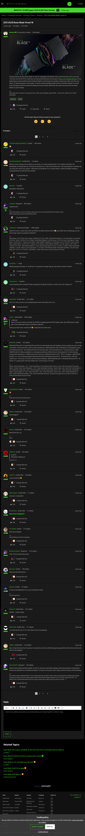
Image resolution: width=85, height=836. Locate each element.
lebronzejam (13, 493)
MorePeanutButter (15, 161)
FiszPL (11, 317)
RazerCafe (5, 801)
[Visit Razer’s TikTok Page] (51, 814)
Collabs (17, 811)
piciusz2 (12, 569)
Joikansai (12, 228)
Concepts (17, 804)
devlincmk (12, 627)
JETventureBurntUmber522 (18, 143)
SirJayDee (12, 529)
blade (20, 99)
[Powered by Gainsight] (42, 786)
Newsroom (42, 804)
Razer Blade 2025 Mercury (12, 774)
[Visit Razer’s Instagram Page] (51, 801)
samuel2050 (13, 389)
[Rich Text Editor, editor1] (42, 720)
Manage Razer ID (31, 812)
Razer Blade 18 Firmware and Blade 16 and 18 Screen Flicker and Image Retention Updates (34, 750)
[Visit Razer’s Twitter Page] (51, 808)
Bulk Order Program (8, 811)
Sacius (11, 430)
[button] (2, 4)
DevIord (11, 587)
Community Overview (14, 15)
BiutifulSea (13, 511)
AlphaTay (12, 342)
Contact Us (42, 811)
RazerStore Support (32, 806)
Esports (17, 807)
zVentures (41, 807)
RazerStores (6, 798)
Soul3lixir (12, 263)
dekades (12, 32)
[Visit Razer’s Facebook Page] (51, 798)
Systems (39, 15)
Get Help (29, 798)
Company (41, 795)
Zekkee (11, 412)
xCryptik (12, 204)
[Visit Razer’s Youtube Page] (51, 811)
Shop (4, 795)
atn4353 (12, 475)
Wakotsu (12, 452)
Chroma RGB (18, 801)
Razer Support (8, 759)
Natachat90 (13, 665)
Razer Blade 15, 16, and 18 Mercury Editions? (18, 762)
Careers (41, 801)
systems (13, 99)
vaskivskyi (12, 299)
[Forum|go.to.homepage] (16, 4)
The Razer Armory (29, 15)
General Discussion (10, 777)
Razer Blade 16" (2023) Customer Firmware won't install (22, 756)
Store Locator (6, 804)
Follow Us (53, 795)
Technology (18, 798)
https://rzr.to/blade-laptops (68, 79)
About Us (41, 798)
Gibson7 (12, 609)
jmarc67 (12, 186)
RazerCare (29, 809)
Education (5, 814)
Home (3, 15)
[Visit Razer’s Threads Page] (51, 804)
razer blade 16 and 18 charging (14, 768)
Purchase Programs (8, 807)
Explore (17, 795)
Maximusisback (14, 551)
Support (29, 795)
